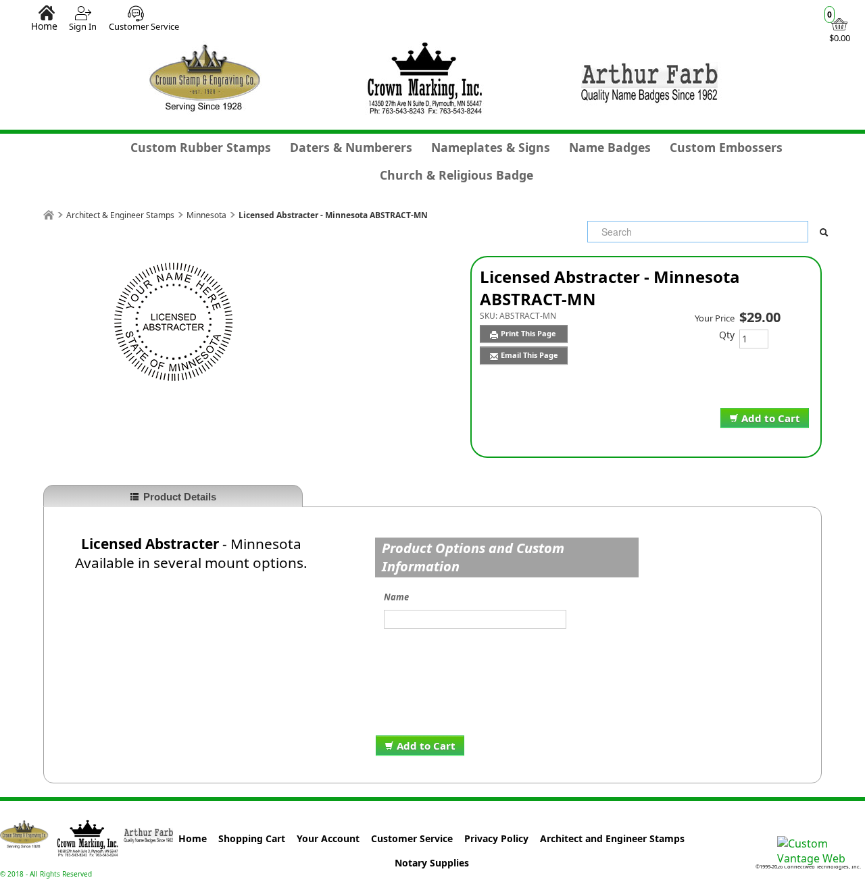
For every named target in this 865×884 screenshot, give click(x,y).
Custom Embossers (726, 147)
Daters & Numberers (351, 147)
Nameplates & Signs (490, 147)
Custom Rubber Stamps (200, 147)
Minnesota (206, 215)
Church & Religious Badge (456, 175)
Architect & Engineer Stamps (120, 215)
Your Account (328, 838)
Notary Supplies (432, 862)
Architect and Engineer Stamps (612, 838)
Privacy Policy (496, 838)
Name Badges (610, 147)
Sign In (83, 26)
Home (44, 26)
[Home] (48, 215)
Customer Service (144, 26)
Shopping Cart (251, 838)
